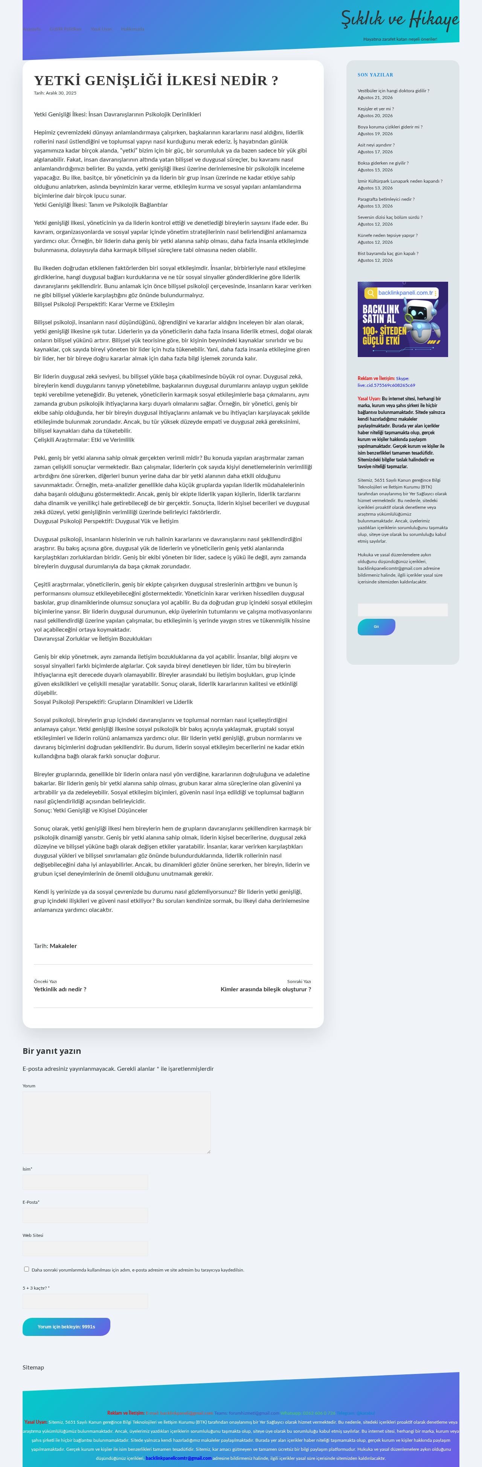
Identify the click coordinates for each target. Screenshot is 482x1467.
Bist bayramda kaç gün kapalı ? (388, 253)
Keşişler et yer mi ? (376, 109)
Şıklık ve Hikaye (400, 20)
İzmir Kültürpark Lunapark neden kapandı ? (400, 181)
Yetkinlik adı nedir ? (60, 989)
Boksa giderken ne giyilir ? (383, 163)
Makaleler (63, 946)
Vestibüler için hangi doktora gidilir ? (393, 91)
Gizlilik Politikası (66, 29)
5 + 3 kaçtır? (36, 1288)
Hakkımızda (132, 29)
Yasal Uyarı (101, 29)
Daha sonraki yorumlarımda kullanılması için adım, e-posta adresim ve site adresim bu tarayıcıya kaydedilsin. (138, 1270)
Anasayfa (32, 29)
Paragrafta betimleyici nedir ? (386, 199)
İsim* (27, 1169)
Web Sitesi (33, 1235)
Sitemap (33, 1368)
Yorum (29, 1086)
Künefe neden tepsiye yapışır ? (388, 235)
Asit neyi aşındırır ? (376, 145)
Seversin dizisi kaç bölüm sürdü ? (390, 217)
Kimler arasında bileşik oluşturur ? (266, 989)
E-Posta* (31, 1202)
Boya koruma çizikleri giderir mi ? (390, 127)
